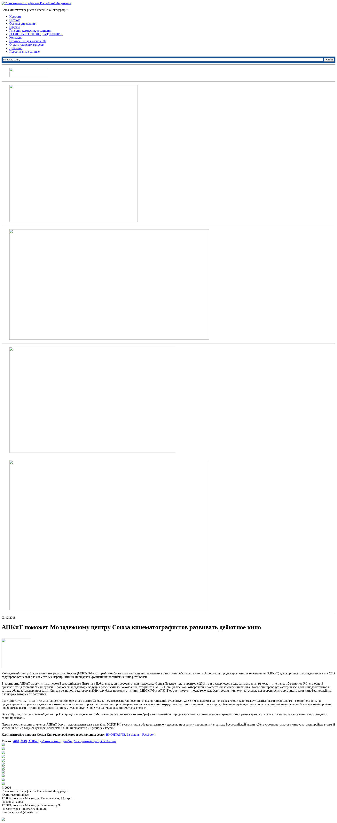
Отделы (14, 27)
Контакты (15, 37)
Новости (15, 16)
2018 (16, 741)
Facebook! (148, 734)
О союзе (14, 20)
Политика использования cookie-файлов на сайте (34, 815)
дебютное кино (50, 741)
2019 (23, 741)
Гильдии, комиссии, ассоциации (30, 30)
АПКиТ (33, 741)
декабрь (67, 741)
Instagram (133, 734)
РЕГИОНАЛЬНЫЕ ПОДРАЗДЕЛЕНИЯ (36, 34)
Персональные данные (24, 51)
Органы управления (22, 23)
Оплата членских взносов (26, 44)
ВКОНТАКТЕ (115, 734)
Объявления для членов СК (27, 41)
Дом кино (15, 48)
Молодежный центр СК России (95, 741)
